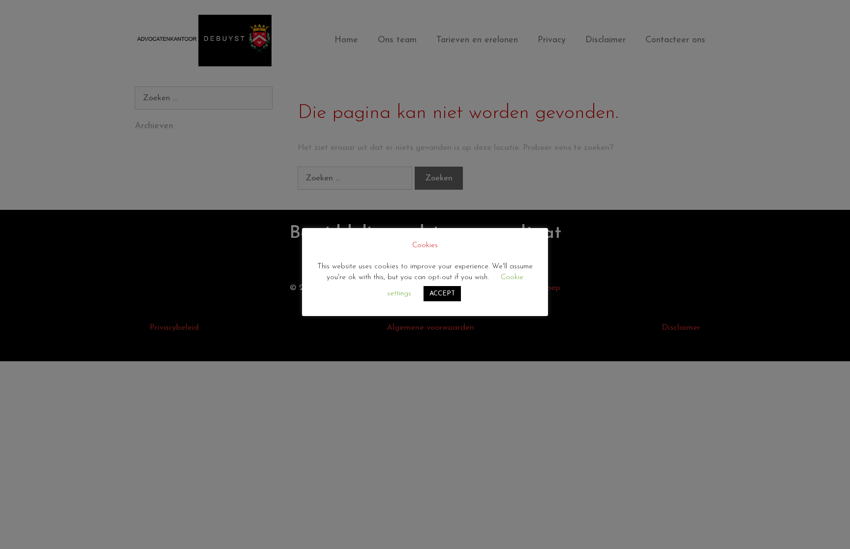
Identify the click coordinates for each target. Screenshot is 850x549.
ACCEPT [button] (442, 293)
